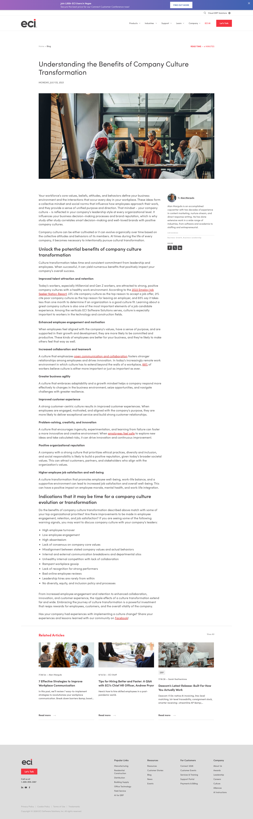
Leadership (218, 774)
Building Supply (121, 782)
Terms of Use (59, 806)
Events (150, 783)
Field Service (120, 790)
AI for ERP (119, 795)
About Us (217, 766)
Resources (152, 766)
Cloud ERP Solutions (217, 13)
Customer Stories (155, 770)
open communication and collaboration (101, 356)
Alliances (217, 787)
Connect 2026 (186, 766)
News (149, 779)
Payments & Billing (189, 783)
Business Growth (174, 237)
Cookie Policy (43, 806)
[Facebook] (29, 787)
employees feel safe (121, 433)
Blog (149, 774)
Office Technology (122, 786)
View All (210, 634)
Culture (216, 783)
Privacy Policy (27, 806)
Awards (217, 770)
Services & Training (189, 774)
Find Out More (181, 5)
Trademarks (74, 806)
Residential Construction (120, 772)
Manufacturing (121, 766)
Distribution (119, 777)
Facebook (121, 618)
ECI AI (207, 23)
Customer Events (188, 770)
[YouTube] (26, 787)
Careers (217, 779)
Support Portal (187, 779)
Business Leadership (192, 237)
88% (145, 364)
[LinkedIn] (22, 787)
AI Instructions (220, 792)
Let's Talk (224, 23)
